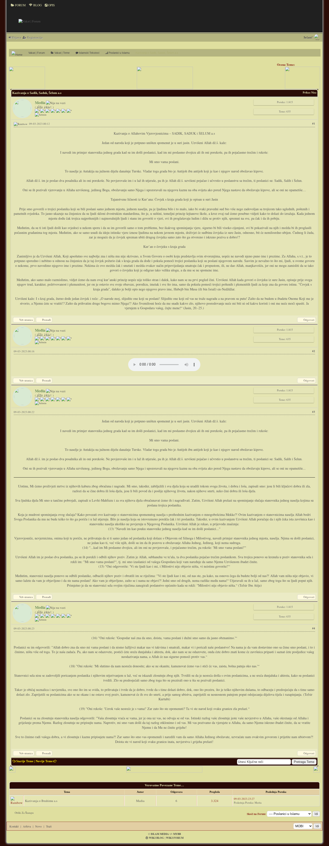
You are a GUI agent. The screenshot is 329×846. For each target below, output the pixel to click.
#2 (313, 351)
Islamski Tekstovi (88, 52)
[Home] (19, 52)
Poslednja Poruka (243, 802)
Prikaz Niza (309, 92)
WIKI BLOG (156, 838)
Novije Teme (44, 761)
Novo (38, 826)
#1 (313, 123)
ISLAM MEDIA (160, 834)
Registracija (34, 37)
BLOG (37, 5)
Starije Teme (24, 761)
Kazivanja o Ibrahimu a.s (41, 801)
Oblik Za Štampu (24, 812)
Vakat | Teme (62, 52)
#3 (313, 412)
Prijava (16, 37)
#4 (313, 628)
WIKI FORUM (175, 838)
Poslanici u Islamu (119, 52)
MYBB (177, 834)
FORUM (20, 5)
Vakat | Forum (36, 52)
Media (140, 801)
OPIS (51, 5)
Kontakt (14, 826)
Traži (49, 826)
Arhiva (27, 826)
